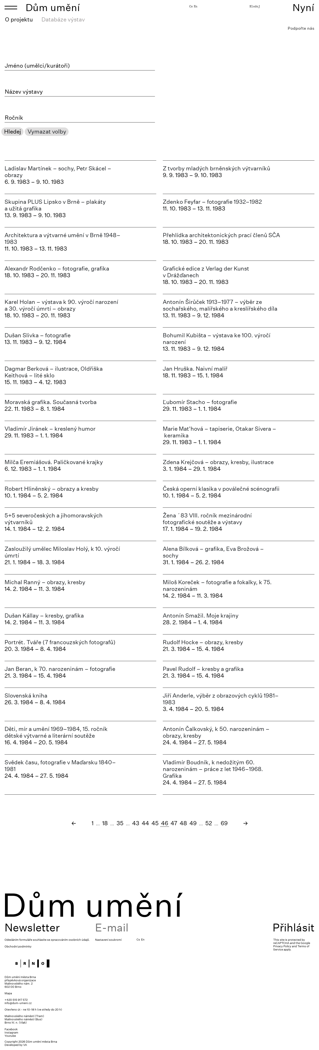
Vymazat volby (47, 131)
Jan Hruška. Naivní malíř (195, 368)
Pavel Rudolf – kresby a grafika (203, 668)
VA (25, 1045)
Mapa (8, 993)
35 (120, 823)
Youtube (10, 1036)
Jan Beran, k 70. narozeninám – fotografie (60, 668)
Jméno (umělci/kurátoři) (37, 65)
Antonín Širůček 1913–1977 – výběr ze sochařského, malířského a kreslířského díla (220, 305)
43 (135, 823)
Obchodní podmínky (18, 946)
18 (105, 823)
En (195, 6)
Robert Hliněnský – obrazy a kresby (52, 488)
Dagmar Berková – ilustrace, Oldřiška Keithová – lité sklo (54, 372)
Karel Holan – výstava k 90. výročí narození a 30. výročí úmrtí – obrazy (61, 305)
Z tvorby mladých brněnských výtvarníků (216, 168)
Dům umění (53, 7)
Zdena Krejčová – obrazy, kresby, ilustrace (218, 462)
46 (164, 823)
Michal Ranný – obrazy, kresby (45, 582)
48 (183, 823)
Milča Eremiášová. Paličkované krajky (54, 462)
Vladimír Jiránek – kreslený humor (50, 428)
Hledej (255, 6)
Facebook (11, 1029)
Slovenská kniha (26, 695)
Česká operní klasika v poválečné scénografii (221, 488)
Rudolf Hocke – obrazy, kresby (203, 642)
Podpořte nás (301, 28)
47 (174, 823)
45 (155, 823)
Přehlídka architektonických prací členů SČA (221, 235)
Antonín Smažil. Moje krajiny (200, 615)
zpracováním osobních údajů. (70, 940)
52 (208, 823)
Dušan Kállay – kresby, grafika (44, 615)
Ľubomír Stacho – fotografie (200, 402)
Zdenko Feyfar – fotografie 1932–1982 (212, 201)
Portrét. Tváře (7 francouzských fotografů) (60, 642)
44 (145, 823)
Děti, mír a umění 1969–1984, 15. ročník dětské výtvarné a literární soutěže (56, 732)
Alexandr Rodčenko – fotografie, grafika (57, 268)
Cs (191, 6)
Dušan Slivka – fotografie (38, 335)
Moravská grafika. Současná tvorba (51, 402)
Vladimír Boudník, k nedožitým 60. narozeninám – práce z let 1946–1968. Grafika (213, 769)
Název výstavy (24, 91)
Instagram (11, 1032)
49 (193, 823)
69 (224, 823)
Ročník (14, 117)
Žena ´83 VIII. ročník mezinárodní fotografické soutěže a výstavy (207, 518)
